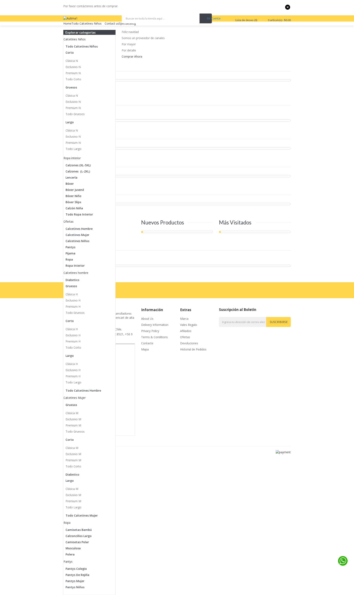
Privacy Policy (150, 331)
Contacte (147, 343)
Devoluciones (189, 343)
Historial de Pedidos (193, 349)
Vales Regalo (188, 325)
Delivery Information (154, 325)
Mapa (145, 349)
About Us (147, 319)
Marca (184, 319)
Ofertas (185, 337)
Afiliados (185, 331)
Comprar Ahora (132, 56)
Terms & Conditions (154, 337)
